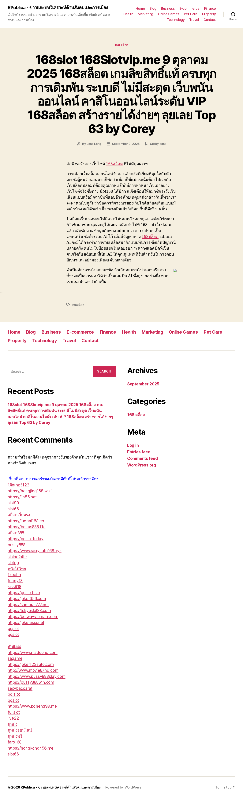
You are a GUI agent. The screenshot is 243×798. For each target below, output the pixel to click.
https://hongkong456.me (30, 748)
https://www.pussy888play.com (36, 676)
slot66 (13, 509)
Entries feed (139, 452)
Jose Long (94, 144)
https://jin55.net (22, 497)
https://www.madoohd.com (33, 652)
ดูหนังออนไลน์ (20, 730)
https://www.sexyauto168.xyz (35, 550)
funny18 (15, 580)
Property (209, 14)
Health (128, 14)
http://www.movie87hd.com (33, 670)
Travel (194, 20)
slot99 (13, 502)
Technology (176, 20)
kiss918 (14, 586)
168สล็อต (114, 164)
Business (168, 8)
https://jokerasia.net (26, 622)
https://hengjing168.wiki (30, 491)
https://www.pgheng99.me (32, 706)
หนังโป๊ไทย (17, 568)
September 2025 (143, 384)
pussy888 (16, 544)
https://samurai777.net (28, 604)
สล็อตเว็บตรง (19, 514)
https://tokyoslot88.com (29, 610)
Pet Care (190, 14)
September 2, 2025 (126, 144)
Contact (210, 20)
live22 (13, 718)
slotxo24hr (17, 556)
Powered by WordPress (123, 787)
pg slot (14, 694)
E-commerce (189, 8)
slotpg (13, 562)
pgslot (13, 628)
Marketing (145, 14)
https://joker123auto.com (31, 664)
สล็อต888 (16, 532)
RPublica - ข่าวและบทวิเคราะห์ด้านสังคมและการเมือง (58, 7)
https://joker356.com (27, 598)
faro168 (14, 742)
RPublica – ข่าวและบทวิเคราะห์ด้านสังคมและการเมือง (60, 787)
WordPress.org (141, 465)
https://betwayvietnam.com (33, 616)
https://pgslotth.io (24, 592)
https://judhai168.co (26, 521)
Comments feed (142, 458)
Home (140, 8)
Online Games (168, 14)
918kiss (14, 646)
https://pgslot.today (25, 538)
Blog (153, 8)
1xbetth (14, 574)
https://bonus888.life (26, 526)
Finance (210, 8)
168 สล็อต (121, 45)
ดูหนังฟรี (15, 736)
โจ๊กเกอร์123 (18, 485)
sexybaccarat (20, 688)
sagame (15, 658)
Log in (133, 445)
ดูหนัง (12, 724)
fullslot (14, 712)
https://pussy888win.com (31, 682)
